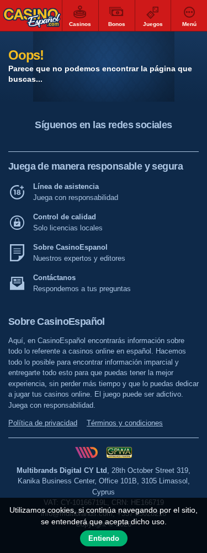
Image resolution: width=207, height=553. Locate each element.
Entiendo (103, 538)
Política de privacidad (42, 423)
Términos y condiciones (125, 423)
